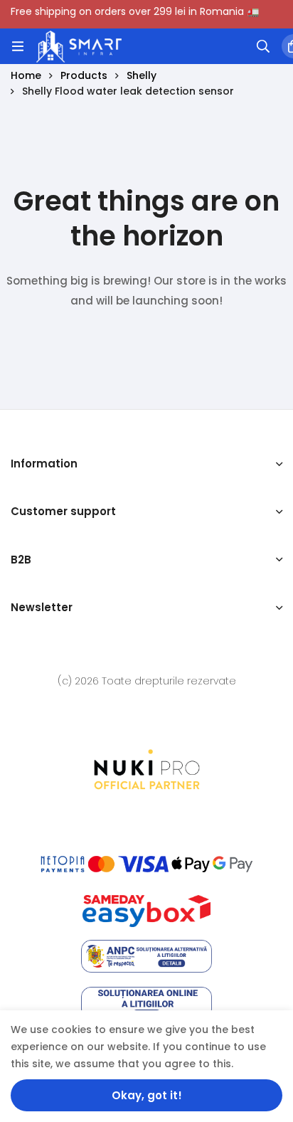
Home (26, 75)
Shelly (141, 75)
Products (83, 75)
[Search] (263, 46)
